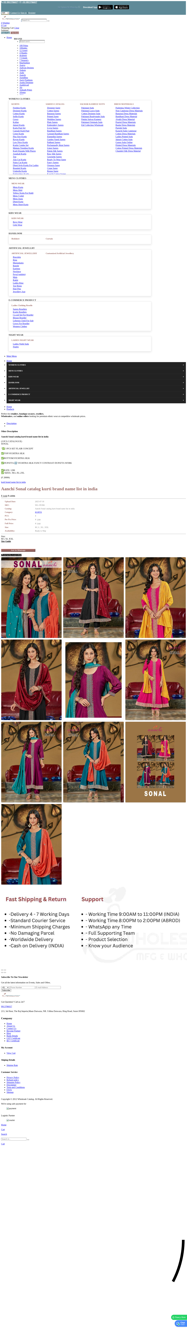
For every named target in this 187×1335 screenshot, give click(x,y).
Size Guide (6, 541)
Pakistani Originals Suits (91, 122)
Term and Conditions (16, 1087)
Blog (9, 1033)
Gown (15, 119)
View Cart (5, 33)
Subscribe (6, 990)
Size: (3, 536)
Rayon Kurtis (19, 139)
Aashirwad (24, 85)
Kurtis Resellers (20, 312)
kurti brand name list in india (13, 482)
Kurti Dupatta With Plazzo (24, 151)
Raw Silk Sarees (54, 154)
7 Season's (23, 60)
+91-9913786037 (10, 2)
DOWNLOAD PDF (12, 555)
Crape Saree (52, 168)
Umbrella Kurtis (20, 171)
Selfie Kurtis (18, 116)
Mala (15, 277)
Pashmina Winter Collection (128, 108)
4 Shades (23, 53)
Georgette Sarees (54, 157)
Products (10, 409)
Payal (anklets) (19, 274)
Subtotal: (5, 30)
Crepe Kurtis (18, 134)
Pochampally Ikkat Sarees (58, 145)
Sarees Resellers (20, 309)
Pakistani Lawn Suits (90, 111)
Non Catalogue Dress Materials (129, 111)
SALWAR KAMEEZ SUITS (92, 104)
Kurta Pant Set (19, 128)
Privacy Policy (13, 1077)
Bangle (16, 266)
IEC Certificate (13, 1041)
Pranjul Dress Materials (126, 122)
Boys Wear (17, 222)
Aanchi (22, 75)
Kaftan (16, 122)
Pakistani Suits (87, 108)
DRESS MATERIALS (124, 104)
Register (31, 13)
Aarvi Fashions (26, 80)
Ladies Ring (18, 283)
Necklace (17, 271)
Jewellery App (19, 291)
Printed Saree (53, 116)
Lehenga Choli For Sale (23, 321)
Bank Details (12, 1036)
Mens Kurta (18, 187)
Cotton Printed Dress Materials (129, 148)
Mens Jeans (18, 199)
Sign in (24, 13)
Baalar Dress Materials (125, 125)
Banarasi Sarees (54, 113)
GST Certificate (13, 1038)
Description (12, 423)
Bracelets (17, 257)
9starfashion (24, 63)
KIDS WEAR (17, 218)
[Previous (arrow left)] (2, 972)
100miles (23, 48)
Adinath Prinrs (25, 90)
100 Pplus (23, 45)
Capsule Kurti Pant (21, 131)
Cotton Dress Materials (125, 134)
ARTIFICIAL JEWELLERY (24, 253)
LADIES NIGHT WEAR (22, 340)
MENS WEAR (17, 183)
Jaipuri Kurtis (19, 125)
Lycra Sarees (52, 128)
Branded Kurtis (19, 168)
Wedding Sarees (54, 119)
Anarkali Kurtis (19, 154)
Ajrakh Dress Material (125, 119)
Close (16, 28)
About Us (11, 1026)
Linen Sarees (52, 148)
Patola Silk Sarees (55, 151)
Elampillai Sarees (54, 136)
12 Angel (23, 50)
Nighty (16, 347)
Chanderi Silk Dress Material (128, 151)
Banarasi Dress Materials (126, 113)
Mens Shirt (17, 190)
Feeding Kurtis (19, 108)
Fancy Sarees (53, 162)
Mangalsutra (18, 263)
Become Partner (13, 1031)
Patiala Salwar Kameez (91, 119)
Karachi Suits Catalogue (126, 131)
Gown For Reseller (21, 323)
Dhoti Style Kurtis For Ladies (25, 165)
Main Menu (12, 356)
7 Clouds (23, 58)
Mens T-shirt (18, 196)
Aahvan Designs (26, 68)
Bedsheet (15, 239)
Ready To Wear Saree (56, 159)
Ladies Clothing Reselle (21, 305)
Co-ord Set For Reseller (23, 315)
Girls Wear (17, 225)
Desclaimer (11, 1085)
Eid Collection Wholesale (92, 125)
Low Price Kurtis (20, 142)
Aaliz (21, 72)
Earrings (16, 268)
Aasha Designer (26, 82)
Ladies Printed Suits (124, 136)
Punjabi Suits (121, 128)
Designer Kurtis (20, 111)
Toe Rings (17, 286)
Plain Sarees (52, 122)
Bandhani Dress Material (126, 116)
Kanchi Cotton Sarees (56, 174)
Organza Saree (53, 165)
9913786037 (6, 1006)
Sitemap (10, 1092)
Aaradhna (23, 77)
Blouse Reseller (19, 318)
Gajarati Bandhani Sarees (58, 134)
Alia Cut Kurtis (19, 159)
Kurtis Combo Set (20, 145)
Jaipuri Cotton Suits (124, 139)
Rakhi (15, 280)
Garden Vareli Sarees (56, 139)
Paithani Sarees (53, 142)
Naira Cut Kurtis (20, 162)
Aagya (22, 65)
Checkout (15, 33)
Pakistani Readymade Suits (93, 116)
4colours (23, 55)
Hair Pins (17, 289)
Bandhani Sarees (54, 131)
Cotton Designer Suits (90, 113)
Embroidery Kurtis (21, 174)
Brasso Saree (52, 171)
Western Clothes (20, 326)
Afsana (22, 92)
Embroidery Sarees (55, 125)
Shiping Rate (12, 1065)
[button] (93, 1331)
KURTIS (15, 104)
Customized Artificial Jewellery (60, 253)
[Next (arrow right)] (5, 972)
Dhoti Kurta (18, 201)
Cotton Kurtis (19, 113)
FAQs (9, 1090)
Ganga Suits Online (124, 142)
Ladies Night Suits (21, 344)
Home (9, 37)
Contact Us (15, 13)
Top (14, 157)
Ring (15, 260)
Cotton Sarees (53, 111)
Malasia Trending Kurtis (23, 148)
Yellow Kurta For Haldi (23, 193)
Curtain (49, 239)
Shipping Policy (13, 1082)
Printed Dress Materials (126, 145)
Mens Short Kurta (20, 204)
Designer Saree (53, 108)
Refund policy (13, 1080)
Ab (20, 87)
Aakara (22, 70)
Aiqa (21, 95)
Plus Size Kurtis (20, 136)
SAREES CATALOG (55, 104)
